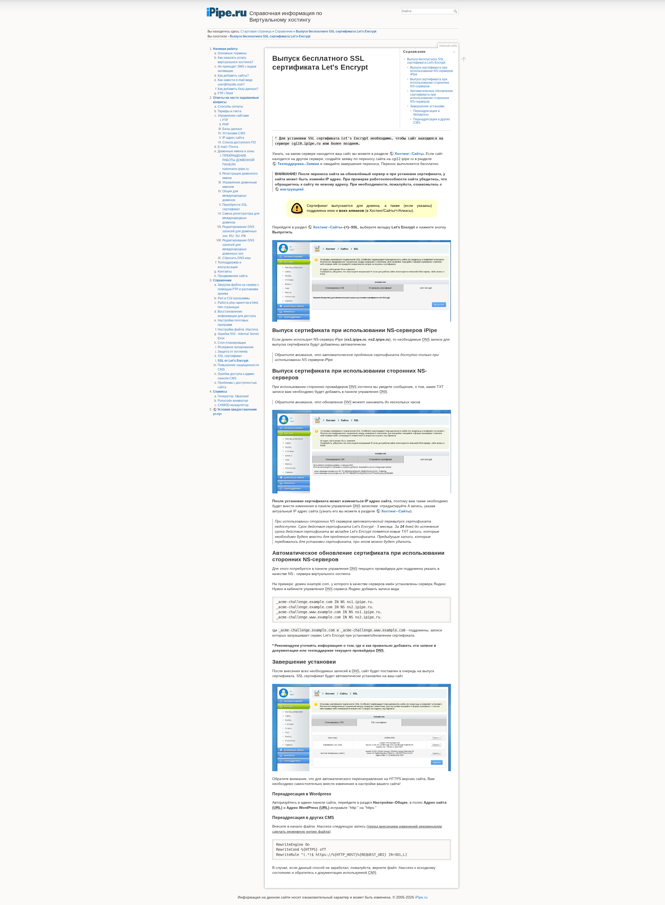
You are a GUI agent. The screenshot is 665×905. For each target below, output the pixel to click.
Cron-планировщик (232, 343)
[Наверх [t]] (464, 59)
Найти (456, 11)
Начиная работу (225, 49)
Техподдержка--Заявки (298, 164)
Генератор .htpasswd (233, 396)
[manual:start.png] (361, 281)
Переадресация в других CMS (431, 120)
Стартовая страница (256, 31)
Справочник (222, 280)
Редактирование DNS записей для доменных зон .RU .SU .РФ (239, 231)
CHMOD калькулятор (233, 405)
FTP (225, 120)
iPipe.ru (421, 897)
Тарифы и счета (229, 111)
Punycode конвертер (233, 400)
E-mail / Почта (228, 147)
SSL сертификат (230, 356)
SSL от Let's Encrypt (233, 360)
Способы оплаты (230, 106)
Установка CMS (233, 133)
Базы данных (232, 129)
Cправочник (283, 31)
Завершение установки (427, 106)
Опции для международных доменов (234, 195)
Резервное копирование (236, 347)
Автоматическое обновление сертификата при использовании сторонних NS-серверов (431, 96)
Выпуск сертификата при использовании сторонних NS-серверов (429, 82)
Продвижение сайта (233, 276)
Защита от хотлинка (233, 351)
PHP (225, 124)
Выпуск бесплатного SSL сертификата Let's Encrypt (336, 31)
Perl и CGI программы (234, 298)
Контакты (225, 271)
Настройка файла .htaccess (238, 329)
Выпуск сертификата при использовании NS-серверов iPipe (431, 71)
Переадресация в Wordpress (426, 112)
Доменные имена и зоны (236, 151)
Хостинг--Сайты (409, 153)
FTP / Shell (225, 93)
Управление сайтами (233, 115)
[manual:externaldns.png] (361, 451)
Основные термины (232, 53)
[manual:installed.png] (361, 727)
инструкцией (292, 189)
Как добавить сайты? (233, 75)
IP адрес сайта (233, 138)
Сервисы (220, 391)
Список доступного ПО (239, 142)
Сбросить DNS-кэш (236, 258)
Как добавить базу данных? (238, 89)
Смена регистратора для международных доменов (241, 218)
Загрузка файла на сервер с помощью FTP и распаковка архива (238, 289)
